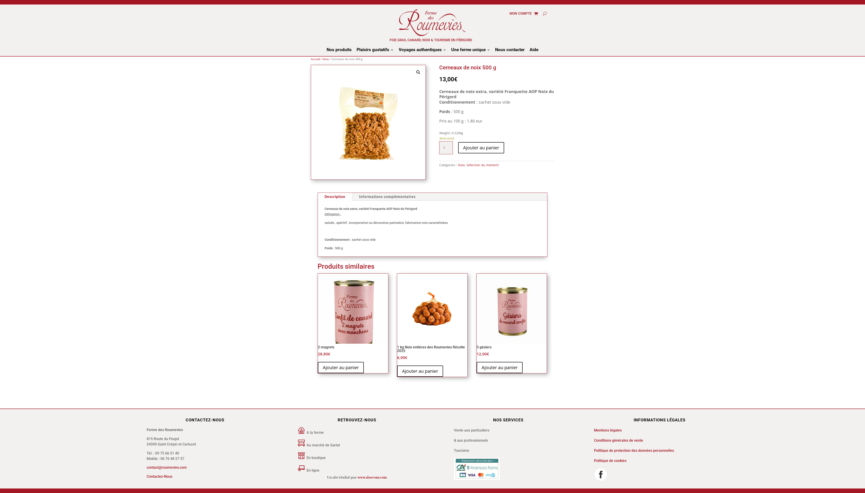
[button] (418, 72)
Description (335, 197)
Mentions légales (608, 430)
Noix (326, 59)
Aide (534, 50)
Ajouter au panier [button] (341, 367)
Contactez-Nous (159, 476)
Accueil (315, 59)
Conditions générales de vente (618, 440)
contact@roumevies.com (167, 467)
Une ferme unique (468, 50)
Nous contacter (510, 50)
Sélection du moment (483, 165)
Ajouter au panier (481, 148)
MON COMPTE (521, 14)
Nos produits (339, 50)
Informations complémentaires (387, 197)
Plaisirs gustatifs (373, 50)
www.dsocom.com (372, 477)
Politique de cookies (610, 461)
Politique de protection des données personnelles (634, 450)
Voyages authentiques (420, 50)
